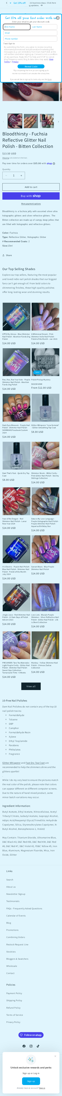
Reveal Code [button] (31, 66)
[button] (58, 18)
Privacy (15, 61)
